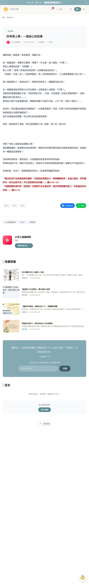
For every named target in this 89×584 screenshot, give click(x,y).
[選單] (84, 9)
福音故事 (10, 17)
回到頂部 (46, 424)
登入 (77, 9)
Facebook (69, 206)
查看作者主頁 (22, 246)
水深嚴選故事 (10, 222)
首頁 (3, 17)
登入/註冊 (44, 410)
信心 (22, 222)
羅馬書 (32, 222)
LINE (82, 206)
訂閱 (65, 368)
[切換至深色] (71, 9)
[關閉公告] (86, 2)
